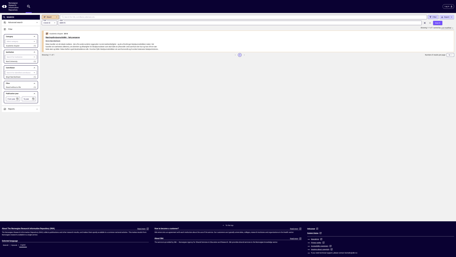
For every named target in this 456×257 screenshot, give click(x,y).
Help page (311, 229)
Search (437, 23)
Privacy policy (316, 243)
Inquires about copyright (320, 249)
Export (446, 17)
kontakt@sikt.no (351, 253)
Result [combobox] (49, 17)
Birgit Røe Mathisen (53, 41)
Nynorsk (14, 245)
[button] (21, 36)
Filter (435, 17)
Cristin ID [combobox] (46, 23)
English (23, 245)
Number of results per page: (435, 55)
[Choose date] (17, 99)
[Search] (29, 6)
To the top (229, 225)
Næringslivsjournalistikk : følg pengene (63, 37)
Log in (447, 6)
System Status (312, 233)
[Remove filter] (425, 23)
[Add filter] (430, 23)
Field (44, 20)
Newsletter (315, 239)
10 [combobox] (449, 55)
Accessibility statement (319, 246)
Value (61, 20)
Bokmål (5, 245)
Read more (141, 229)
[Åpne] (34, 41)
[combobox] (19, 41)
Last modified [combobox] (446, 28)
